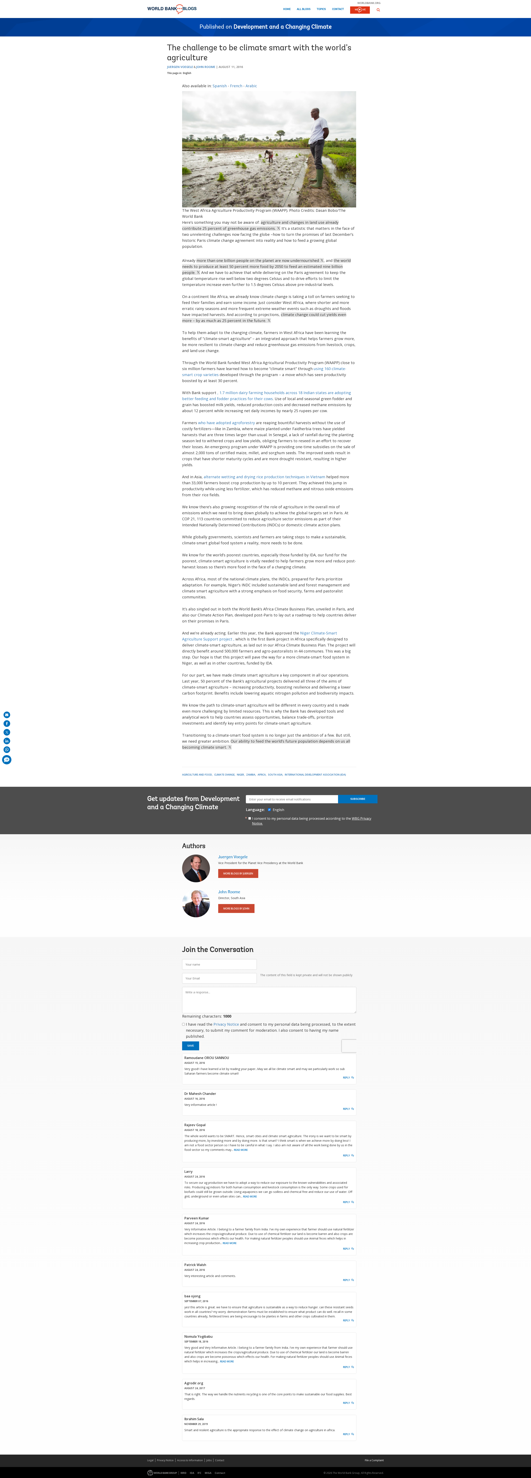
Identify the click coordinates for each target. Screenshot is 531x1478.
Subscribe (357, 799)
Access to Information (190, 1460)
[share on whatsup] (7, 749)
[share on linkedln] (7, 741)
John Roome (205, 66)
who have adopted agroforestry (226, 422)
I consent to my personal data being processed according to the (311, 821)
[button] (378, 10)
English (187, 73)
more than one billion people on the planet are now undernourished (258, 260)
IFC (199, 1473)
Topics (321, 9)
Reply (346, 1077)
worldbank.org (369, 3)
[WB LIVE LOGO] (360, 10)
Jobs (209, 1460)
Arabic (251, 85)
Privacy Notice (226, 1024)
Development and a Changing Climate (283, 27)
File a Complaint (374, 1460)
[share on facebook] (7, 723)
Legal (150, 1460)
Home (287, 9)
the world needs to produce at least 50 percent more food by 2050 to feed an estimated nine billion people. (266, 266)
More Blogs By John (236, 908)
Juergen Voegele (180, 66)
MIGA (208, 1473)
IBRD (183, 1473)
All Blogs (304, 9)
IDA (192, 1473)
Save (190, 1045)
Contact (338, 9)
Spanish (220, 85)
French (236, 85)
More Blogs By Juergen (238, 873)
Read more (241, 1150)
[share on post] (7, 732)
